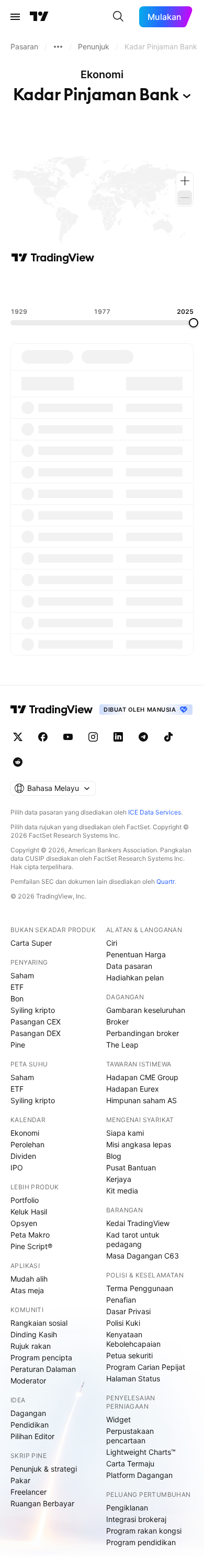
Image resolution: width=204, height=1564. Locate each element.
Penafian (121, 1299)
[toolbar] (102, 286)
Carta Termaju (130, 1463)
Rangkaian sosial (38, 1322)
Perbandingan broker (142, 1033)
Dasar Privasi (128, 1311)
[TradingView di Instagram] (93, 737)
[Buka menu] (15, 16)
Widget (118, 1419)
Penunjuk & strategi (43, 1468)
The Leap (122, 1044)
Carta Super (31, 942)
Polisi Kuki (123, 1322)
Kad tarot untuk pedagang (133, 1239)
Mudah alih (29, 1278)
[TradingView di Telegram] (143, 737)
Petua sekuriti (129, 1355)
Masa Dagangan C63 (142, 1255)
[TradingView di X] (17, 737)
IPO (16, 1167)
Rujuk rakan (30, 1345)
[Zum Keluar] (184, 198)
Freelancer (28, 1491)
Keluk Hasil (28, 1211)
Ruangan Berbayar (42, 1503)
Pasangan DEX (35, 1033)
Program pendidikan (141, 1542)
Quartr (165, 881)
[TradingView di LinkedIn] (118, 737)
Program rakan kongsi (144, 1530)
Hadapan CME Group (142, 1077)
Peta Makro (30, 1234)
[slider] (193, 322)
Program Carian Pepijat (145, 1366)
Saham (22, 975)
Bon (17, 998)
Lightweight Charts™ (141, 1451)
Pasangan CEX (35, 1021)
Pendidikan (29, 1424)
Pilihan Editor (32, 1436)
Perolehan (27, 1144)
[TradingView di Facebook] (43, 737)
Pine (17, 1044)
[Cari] (118, 16)
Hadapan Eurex (132, 1088)
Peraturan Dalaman (43, 1369)
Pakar (20, 1480)
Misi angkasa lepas (138, 1144)
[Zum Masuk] (184, 181)
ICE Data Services (154, 812)
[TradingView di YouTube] (68, 737)
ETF (17, 986)
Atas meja (27, 1290)
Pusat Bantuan (131, 1167)
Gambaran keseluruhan (145, 1010)
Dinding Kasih (33, 1334)
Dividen (23, 1155)
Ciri (111, 942)
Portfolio (24, 1200)
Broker (117, 1021)
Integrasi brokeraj (136, 1519)
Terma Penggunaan (139, 1288)
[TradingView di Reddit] (17, 762)
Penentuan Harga (136, 954)
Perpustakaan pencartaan (130, 1435)
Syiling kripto (32, 1010)
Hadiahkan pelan (135, 977)
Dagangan (28, 1413)
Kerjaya (118, 1179)
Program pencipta (41, 1357)
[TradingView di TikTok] (168, 737)
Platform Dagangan (139, 1475)
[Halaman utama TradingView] (51, 709)
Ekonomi (24, 1132)
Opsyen (23, 1223)
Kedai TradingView (137, 1223)
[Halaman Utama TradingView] (39, 16)
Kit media (122, 1190)
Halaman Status (133, 1378)
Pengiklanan (127, 1507)
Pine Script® (31, 1246)
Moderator (28, 1380)
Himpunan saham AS (141, 1100)
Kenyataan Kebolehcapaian (133, 1339)
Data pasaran (129, 965)
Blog (113, 1155)
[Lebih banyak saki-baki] (58, 46)
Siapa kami (125, 1132)
